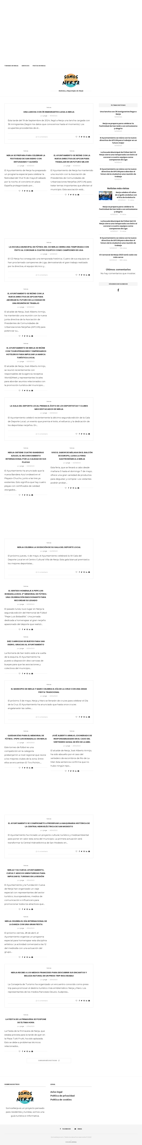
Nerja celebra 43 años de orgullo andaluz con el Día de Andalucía (126, 195)
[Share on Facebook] (79, 137)
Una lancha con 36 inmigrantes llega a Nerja (48, 111)
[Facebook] (118, 290)
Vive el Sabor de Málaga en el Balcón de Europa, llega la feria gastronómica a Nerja (72, 455)
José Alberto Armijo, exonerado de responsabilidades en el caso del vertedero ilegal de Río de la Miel (72, 738)
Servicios (25, 66)
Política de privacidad (62, 1096)
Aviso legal (56, 1092)
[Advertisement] (71, 15)
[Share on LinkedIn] (86, 137)
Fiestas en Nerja (39, 66)
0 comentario (43, 137)
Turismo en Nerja (11, 66)
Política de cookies (61, 1099)
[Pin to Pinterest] (84, 137)
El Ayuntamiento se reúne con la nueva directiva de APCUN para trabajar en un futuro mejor (72, 158)
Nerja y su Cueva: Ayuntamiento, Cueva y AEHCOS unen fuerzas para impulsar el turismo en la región (25, 873)
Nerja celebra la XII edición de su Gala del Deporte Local (49, 547)
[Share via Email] (89, 137)
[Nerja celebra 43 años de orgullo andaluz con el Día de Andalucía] (105, 195)
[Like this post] (76, 137)
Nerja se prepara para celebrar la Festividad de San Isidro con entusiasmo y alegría (26, 158)
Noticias (49, 107)
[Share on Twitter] (81, 137)
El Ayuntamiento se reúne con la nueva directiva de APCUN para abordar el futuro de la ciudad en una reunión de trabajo (118, 173)
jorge (45, 116)
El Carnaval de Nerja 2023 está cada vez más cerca (118, 256)
